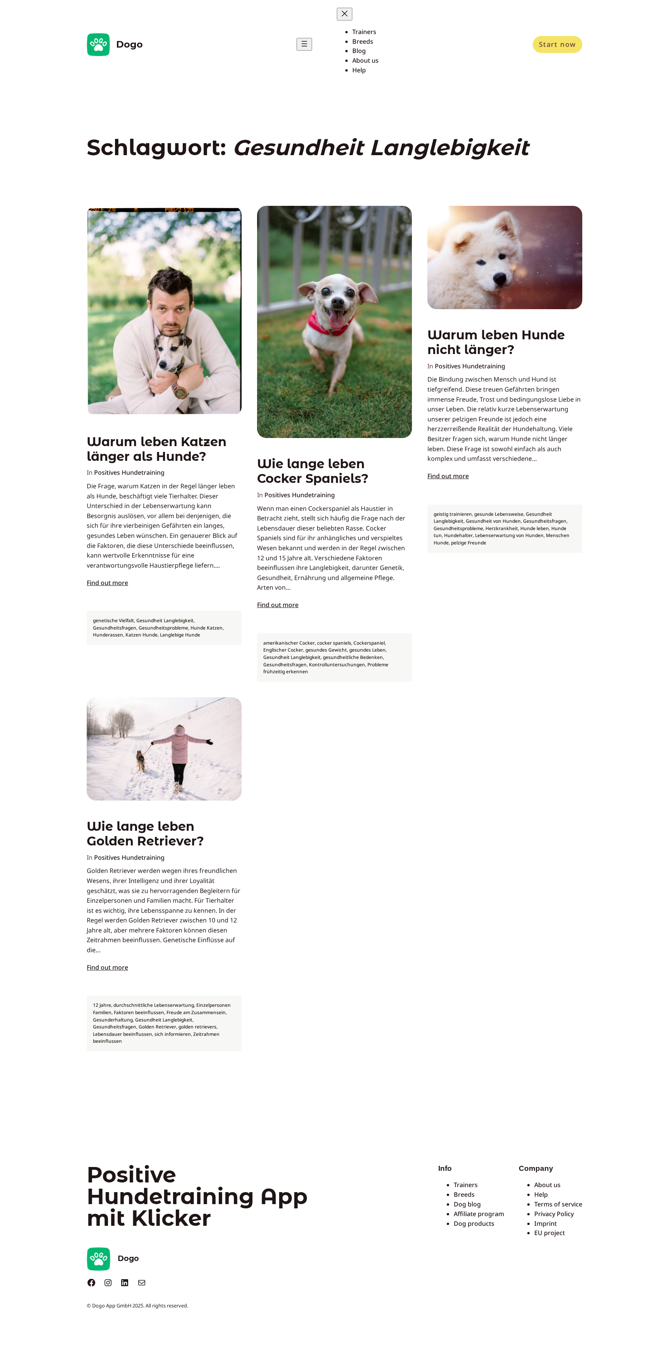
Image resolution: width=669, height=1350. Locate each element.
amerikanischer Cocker (289, 643)
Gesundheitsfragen (114, 628)
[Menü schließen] (344, 14)
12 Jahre (102, 1005)
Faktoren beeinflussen (139, 1012)
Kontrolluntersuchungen (337, 664)
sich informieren (172, 1034)
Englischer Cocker (283, 650)
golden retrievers (197, 1026)
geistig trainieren (453, 514)
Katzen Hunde (141, 634)
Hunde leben (534, 528)
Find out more (107, 582)
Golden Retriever (157, 1026)
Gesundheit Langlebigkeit (165, 620)
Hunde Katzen (206, 628)
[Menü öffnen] (304, 44)
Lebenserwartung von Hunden (509, 535)
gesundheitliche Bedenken (353, 657)
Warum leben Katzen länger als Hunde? (156, 449)
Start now (557, 44)
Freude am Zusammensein (196, 1012)
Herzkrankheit (501, 528)
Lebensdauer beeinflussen (122, 1034)
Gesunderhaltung (113, 1019)
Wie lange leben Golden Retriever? (145, 834)
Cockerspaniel (369, 643)
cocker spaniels (334, 643)
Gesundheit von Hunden (493, 521)
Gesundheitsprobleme (163, 628)
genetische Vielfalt (113, 620)
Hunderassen (108, 634)
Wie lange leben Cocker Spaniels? (313, 471)
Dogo (129, 44)
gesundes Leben (367, 650)
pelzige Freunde (468, 542)
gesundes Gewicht (326, 650)
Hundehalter (458, 535)
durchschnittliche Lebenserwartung (153, 1005)
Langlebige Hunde (180, 634)
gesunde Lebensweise (498, 514)
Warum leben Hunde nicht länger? (496, 342)
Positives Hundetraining (129, 472)
